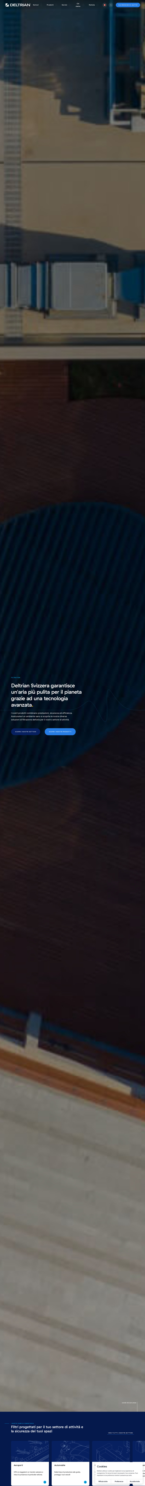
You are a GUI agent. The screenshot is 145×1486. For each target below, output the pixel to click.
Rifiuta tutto (103, 1481)
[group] (38, 5)
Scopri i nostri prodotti (60, 732)
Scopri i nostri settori (25, 732)
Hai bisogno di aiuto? (128, 5)
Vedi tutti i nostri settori (120, 1433)
